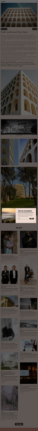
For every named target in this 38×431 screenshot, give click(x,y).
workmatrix (30, 429)
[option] (19, 15)
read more (3, 261)
